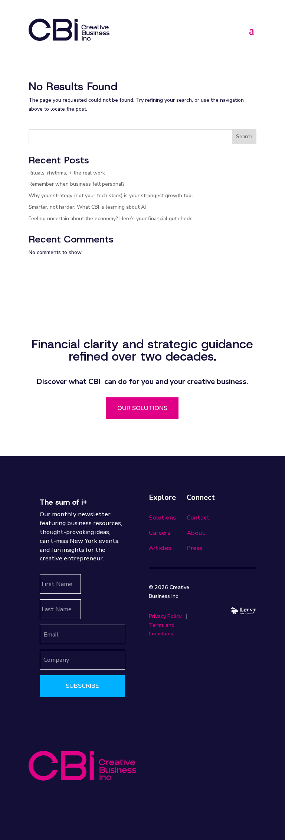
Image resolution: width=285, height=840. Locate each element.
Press (194, 548)
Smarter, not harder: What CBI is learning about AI (87, 207)
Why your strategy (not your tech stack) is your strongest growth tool (111, 195)
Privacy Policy (165, 616)
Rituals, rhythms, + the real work (67, 172)
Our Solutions (142, 408)
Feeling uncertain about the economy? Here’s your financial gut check (110, 218)
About (196, 532)
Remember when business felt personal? (77, 184)
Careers (159, 532)
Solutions (162, 517)
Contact (198, 517)
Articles (160, 548)
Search (244, 136)
